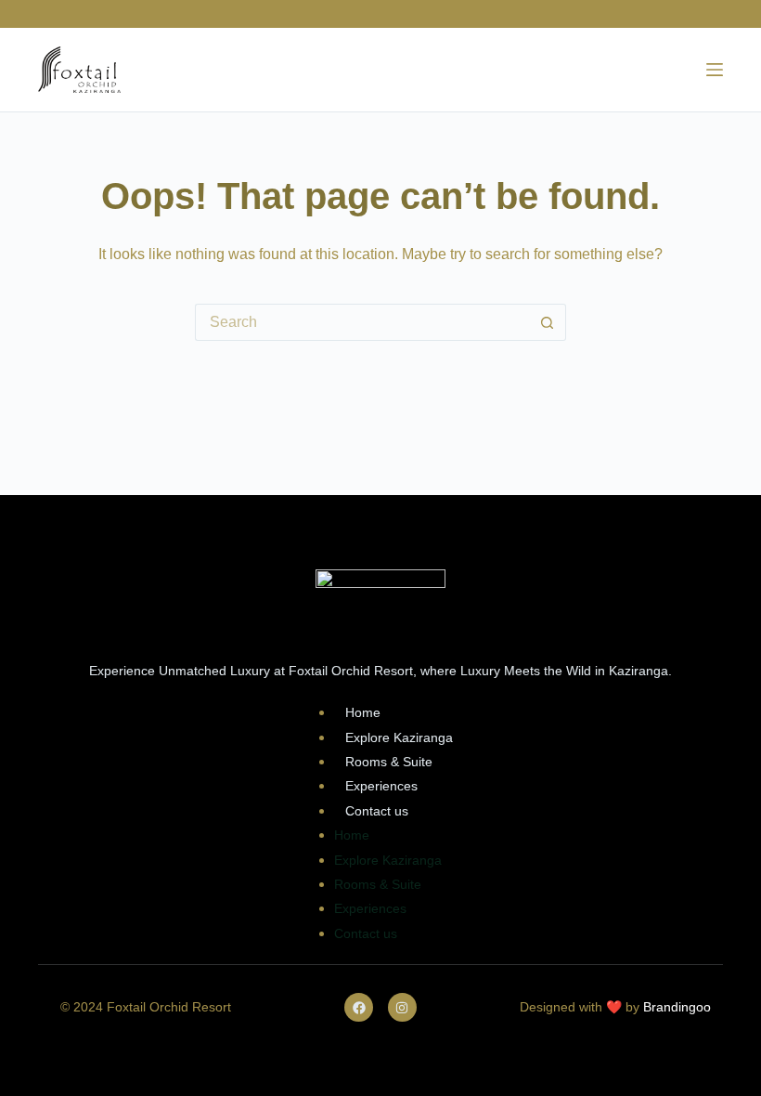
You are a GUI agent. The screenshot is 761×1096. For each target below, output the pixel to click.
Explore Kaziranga (399, 737)
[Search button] (547, 322)
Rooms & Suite (388, 761)
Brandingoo (677, 1006)
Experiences (381, 785)
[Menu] (714, 69)
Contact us (376, 810)
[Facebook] (358, 1007)
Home (362, 712)
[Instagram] (402, 1007)
